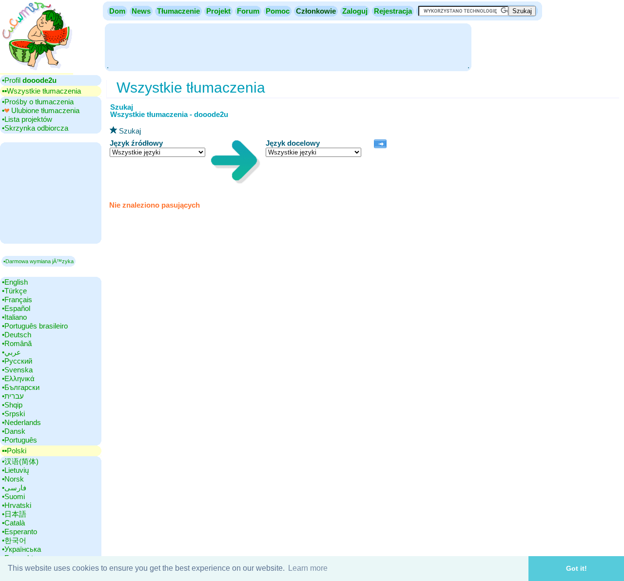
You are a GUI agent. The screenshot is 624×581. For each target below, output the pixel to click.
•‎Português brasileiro (35, 326)
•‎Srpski (13, 413)
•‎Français (17, 299)
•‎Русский (17, 361)
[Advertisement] (288, 46)
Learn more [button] (308, 568)
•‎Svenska (17, 370)
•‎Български (20, 387)
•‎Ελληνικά (18, 378)
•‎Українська (21, 549)
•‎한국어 (14, 540)
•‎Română (17, 343)
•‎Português (19, 440)
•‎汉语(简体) (20, 461)
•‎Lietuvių (15, 470)
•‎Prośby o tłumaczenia (38, 101)
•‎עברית (13, 396)
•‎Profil (29, 80)
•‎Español (16, 308)
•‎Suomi (13, 496)
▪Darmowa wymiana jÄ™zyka (38, 261)
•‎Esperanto (19, 531)
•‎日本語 (14, 514)
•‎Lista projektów (27, 119)
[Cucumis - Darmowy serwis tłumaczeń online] (36, 70)
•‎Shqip (12, 405)
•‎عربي (11, 352)
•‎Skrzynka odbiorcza (35, 128)
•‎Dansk (13, 431)
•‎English (15, 282)
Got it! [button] (576, 568)
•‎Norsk (13, 479)
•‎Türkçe (14, 291)
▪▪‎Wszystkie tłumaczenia (41, 91)
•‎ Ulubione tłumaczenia (40, 110)
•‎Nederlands (21, 422)
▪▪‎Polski (14, 450)
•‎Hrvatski (16, 505)
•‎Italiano (14, 317)
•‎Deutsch (16, 334)
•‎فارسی (14, 488)
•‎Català (13, 523)
